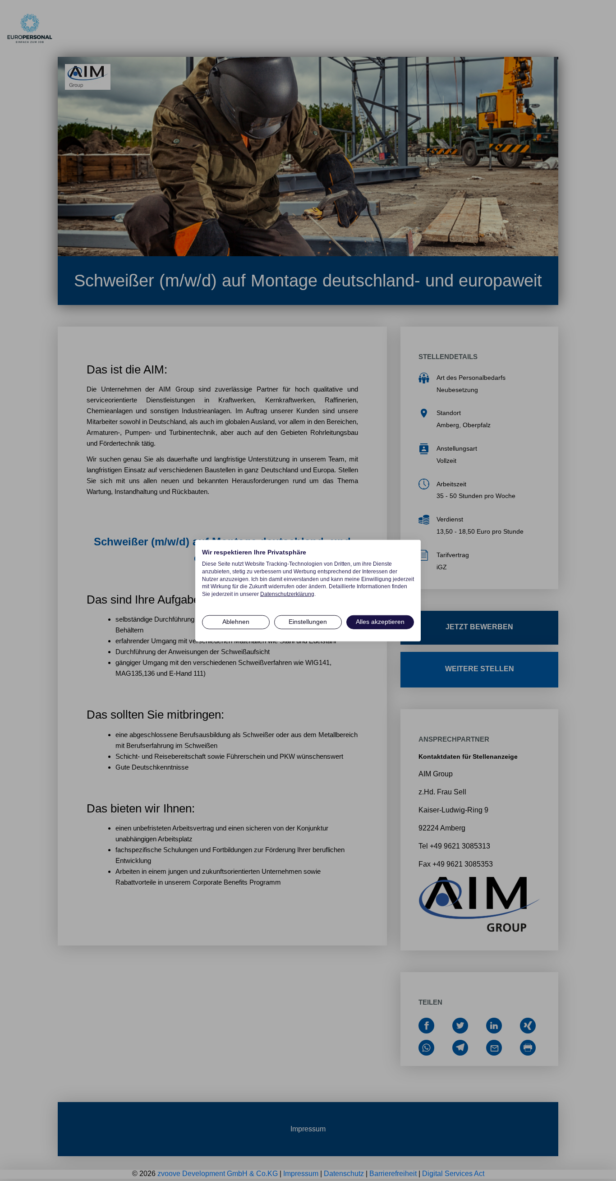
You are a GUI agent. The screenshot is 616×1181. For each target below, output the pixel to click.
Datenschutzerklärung (287, 594)
